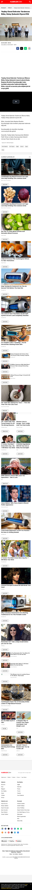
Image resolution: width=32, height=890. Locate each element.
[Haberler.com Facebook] (5, 828)
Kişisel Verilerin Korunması (23, 810)
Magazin (3, 788)
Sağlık (17, 146)
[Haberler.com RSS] (2, 832)
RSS (18, 818)
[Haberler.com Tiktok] (12, 832)
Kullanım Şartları (21, 803)
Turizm (18, 791)
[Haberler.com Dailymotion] (18, 832)
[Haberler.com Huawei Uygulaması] (18, 841)
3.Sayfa (3, 795)
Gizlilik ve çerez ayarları (7, 857)
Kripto (2, 793)
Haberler (3, 782)
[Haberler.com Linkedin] (15, 828)
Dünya (2, 797)
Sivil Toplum (11, 146)
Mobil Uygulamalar (21, 816)
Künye (18, 777)
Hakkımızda (3, 777)
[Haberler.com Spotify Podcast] (21, 828)
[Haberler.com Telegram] (15, 832)
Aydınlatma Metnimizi (6, 888)
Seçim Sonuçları (5, 807)
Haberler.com (4, 801)
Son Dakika (3, 791)
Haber (10, 854)
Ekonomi (3, 784)
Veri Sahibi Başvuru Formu (23, 812)
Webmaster (19, 814)
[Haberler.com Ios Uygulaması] (4, 841)
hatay (3, 149)
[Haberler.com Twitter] (8, 828)
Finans (18, 788)
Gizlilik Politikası (20, 805)
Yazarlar (19, 793)
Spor (2, 786)
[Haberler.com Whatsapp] (18, 828)
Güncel (10, 7)
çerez (26, 884)
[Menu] (2, 2)
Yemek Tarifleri (4, 814)
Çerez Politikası (20, 807)
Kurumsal (19, 801)
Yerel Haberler (5, 146)
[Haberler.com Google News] (2, 828)
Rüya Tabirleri (4, 812)
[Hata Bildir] (15, 857)
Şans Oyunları (4, 810)
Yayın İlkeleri (23, 777)
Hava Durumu (4, 803)
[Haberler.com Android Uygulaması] (11, 841)
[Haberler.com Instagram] (12, 828)
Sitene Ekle (19, 820)
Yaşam (26, 146)
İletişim (13, 777)
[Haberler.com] (6, 772)
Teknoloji (19, 786)
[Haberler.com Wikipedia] (5, 832)
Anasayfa (3, 7)
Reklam (9, 777)
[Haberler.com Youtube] (8, 832)
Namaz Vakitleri (4, 805)
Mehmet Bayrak (10, 142)
